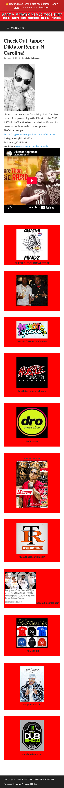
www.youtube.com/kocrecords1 (32, 146)
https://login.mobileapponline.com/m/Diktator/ (29, 134)
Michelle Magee (32, 58)
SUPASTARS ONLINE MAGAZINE (38, 779)
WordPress (21, 784)
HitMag (35, 784)
